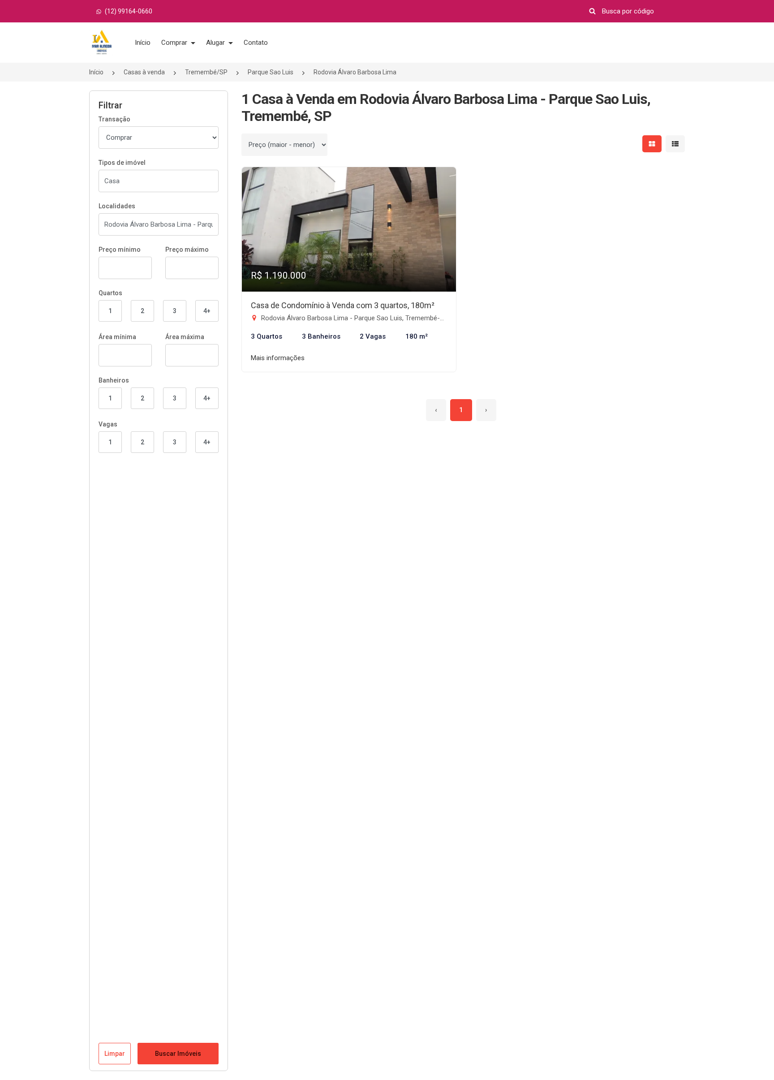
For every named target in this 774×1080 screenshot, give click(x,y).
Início (142, 43)
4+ (207, 310)
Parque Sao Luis (270, 72)
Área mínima (117, 336)
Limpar (114, 1053)
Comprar (175, 43)
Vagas (108, 424)
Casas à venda (144, 72)
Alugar (216, 43)
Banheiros (114, 380)
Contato (256, 43)
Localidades (117, 206)
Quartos (110, 293)
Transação (114, 119)
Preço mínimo (120, 249)
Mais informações (278, 358)
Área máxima (184, 336)
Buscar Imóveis (178, 1053)
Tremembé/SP (206, 72)
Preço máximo (187, 249)
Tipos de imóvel (122, 162)
